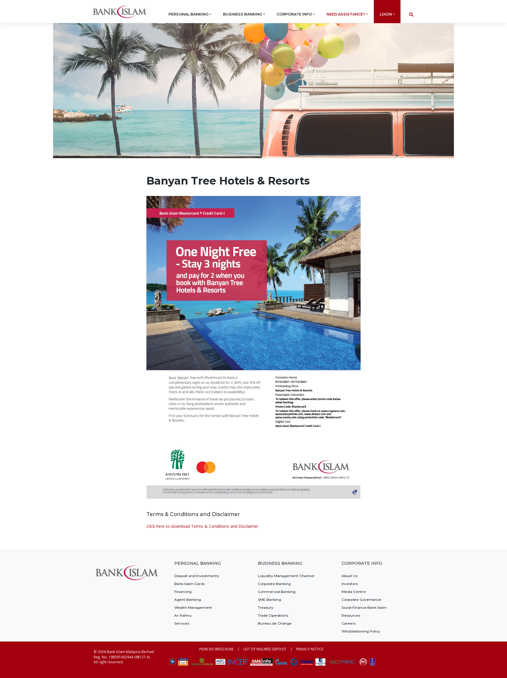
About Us (349, 576)
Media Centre (354, 591)
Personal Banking (188, 14)
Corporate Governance (361, 599)
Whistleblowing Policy (361, 631)
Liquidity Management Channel (286, 576)
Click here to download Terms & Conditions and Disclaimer (202, 526)
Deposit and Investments (196, 576)
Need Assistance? (346, 14)
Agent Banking (187, 599)
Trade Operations (273, 615)
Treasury (265, 607)
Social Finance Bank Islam (364, 607)
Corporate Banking (274, 583)
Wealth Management (193, 607)
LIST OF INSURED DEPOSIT (264, 649)
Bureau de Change (275, 623)
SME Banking (269, 599)
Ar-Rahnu (183, 615)
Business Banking (242, 14)
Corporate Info (294, 14)
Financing (183, 591)
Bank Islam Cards (189, 583)
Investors (350, 583)
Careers (349, 623)
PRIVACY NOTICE (309, 649)
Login (386, 14)
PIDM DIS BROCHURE (216, 649)
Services (181, 623)
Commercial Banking (276, 591)
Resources (351, 615)
